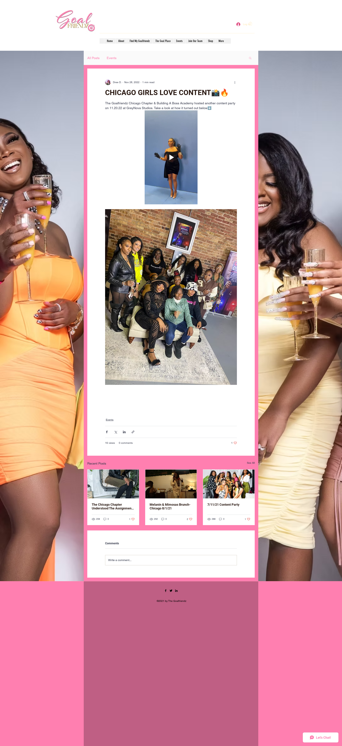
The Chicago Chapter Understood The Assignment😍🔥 (112, 506)
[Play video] (171, 157)
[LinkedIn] (176, 590)
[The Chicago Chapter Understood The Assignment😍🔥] (113, 484)
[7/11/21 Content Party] (229, 484)
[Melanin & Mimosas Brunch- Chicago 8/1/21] (171, 484)
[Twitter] (171, 590)
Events (111, 58)
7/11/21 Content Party (223, 504)
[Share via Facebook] (106, 432)
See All (251, 462)
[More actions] (235, 82)
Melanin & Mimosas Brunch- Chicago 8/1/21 (170, 506)
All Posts (93, 58)
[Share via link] (133, 432)
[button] (250, 23)
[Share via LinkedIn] (124, 432)
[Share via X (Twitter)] (115, 432)
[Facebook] (165, 590)
